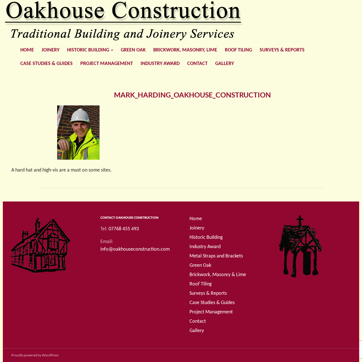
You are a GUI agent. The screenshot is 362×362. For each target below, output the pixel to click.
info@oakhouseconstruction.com (135, 249)
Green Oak (133, 50)
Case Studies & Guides (46, 63)
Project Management (106, 63)
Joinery (50, 50)
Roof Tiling (238, 50)
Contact (197, 63)
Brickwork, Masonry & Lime (217, 275)
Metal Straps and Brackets (216, 256)
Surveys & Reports (282, 50)
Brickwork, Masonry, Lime (185, 50)
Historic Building (88, 50)
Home (27, 50)
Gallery (224, 63)
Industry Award (160, 63)
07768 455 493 (124, 229)
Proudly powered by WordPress (35, 355)
